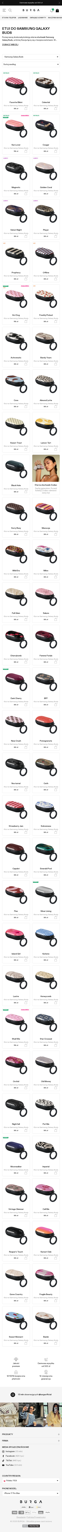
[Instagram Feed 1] (31, 1415)
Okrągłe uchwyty (38, 17)
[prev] (2, 3)
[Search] (10, 10)
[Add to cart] (26, 108)
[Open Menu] (4, 10)
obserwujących (34, 1395)
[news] (51, 10)
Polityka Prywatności (36, 1517)
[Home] (31, 10)
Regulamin (21, 1517)
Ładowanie (23, 17)
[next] (59, 3)
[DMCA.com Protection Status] (31, 1526)
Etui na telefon (9, 17)
